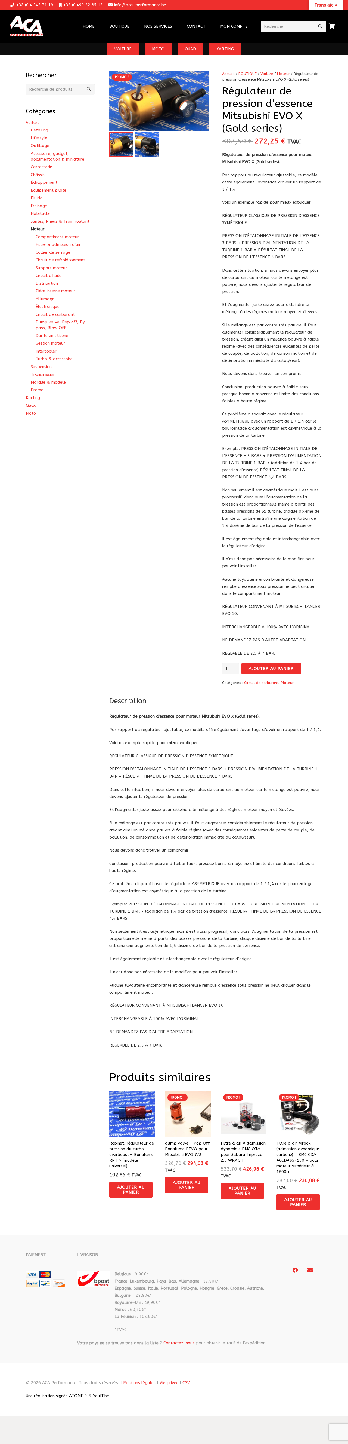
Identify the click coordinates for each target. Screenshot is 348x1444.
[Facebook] (295, 1270)
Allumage (45, 298)
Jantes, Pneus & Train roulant (60, 221)
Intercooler (46, 351)
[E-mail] (310, 1270)
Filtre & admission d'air (58, 244)
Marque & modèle (48, 382)
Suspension (41, 366)
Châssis (38, 174)
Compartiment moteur (57, 236)
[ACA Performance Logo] (26, 27)
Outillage (40, 145)
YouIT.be (101, 1395)
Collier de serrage (53, 252)
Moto (31, 413)
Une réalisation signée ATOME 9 (56, 1395)
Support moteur (51, 267)
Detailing (39, 130)
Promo (37, 389)
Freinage (39, 205)
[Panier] (332, 26)
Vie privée (169, 1382)
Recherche (89, 89)
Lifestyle (39, 138)
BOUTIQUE (247, 74)
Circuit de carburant (261, 683)
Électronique (48, 306)
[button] (175, 26)
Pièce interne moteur (55, 291)
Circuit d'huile (48, 275)
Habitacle (40, 213)
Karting (33, 397)
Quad (31, 405)
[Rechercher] (320, 26)
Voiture (266, 74)
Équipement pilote (48, 190)
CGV (186, 1382)
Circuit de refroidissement (60, 260)
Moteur (283, 74)
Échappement (44, 182)
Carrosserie (41, 166)
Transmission (43, 374)
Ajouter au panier (271, 668)
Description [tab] (127, 701)
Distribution (47, 283)
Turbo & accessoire (54, 358)
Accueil (228, 74)
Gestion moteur (50, 343)
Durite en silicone (52, 335)
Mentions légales (139, 1382)
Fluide (36, 197)
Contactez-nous (179, 1343)
